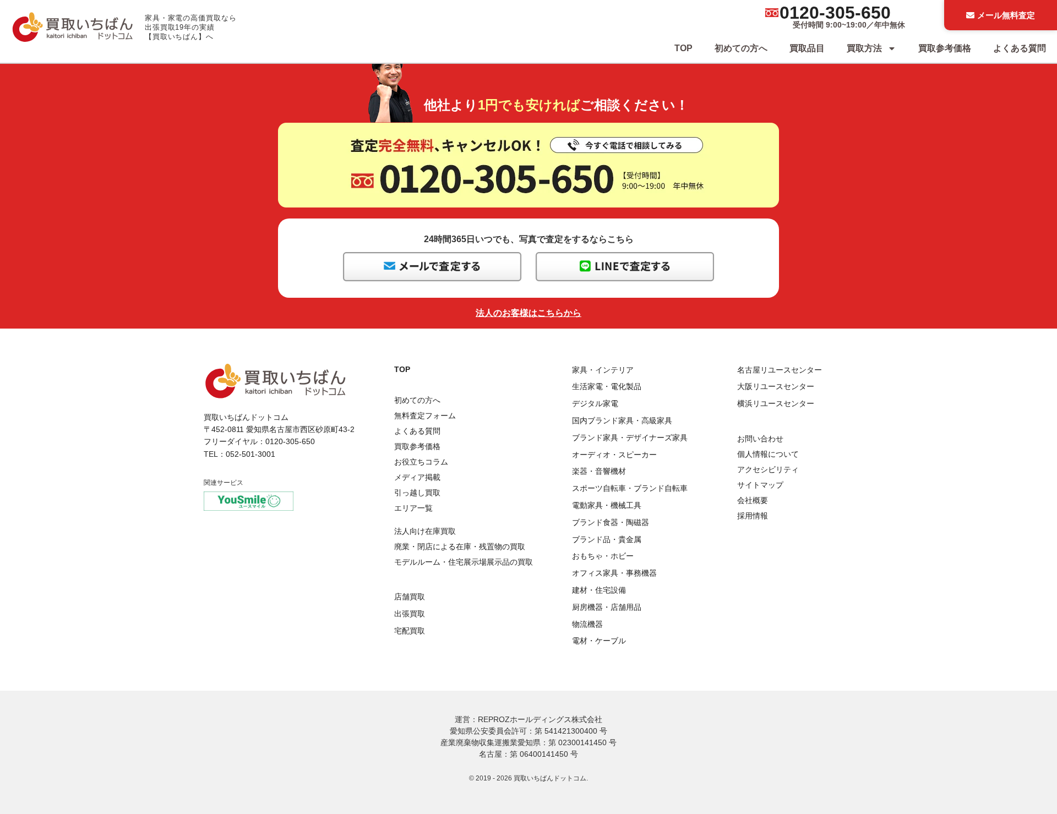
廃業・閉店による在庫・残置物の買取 (459, 546)
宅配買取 (409, 630)
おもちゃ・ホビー (603, 555)
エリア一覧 (413, 508)
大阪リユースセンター (775, 386)
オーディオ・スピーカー (614, 454)
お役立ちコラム (421, 461)
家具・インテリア (603, 369)
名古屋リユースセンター (779, 369)
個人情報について (768, 454)
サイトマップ (760, 484)
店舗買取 (409, 596)
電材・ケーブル (599, 640)
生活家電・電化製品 (606, 386)
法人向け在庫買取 (425, 531)
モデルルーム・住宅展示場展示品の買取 (463, 562)
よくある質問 (1019, 48)
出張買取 (409, 613)
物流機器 (587, 624)
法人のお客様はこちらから (528, 313)
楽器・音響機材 (599, 471)
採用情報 (752, 515)
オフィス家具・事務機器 (614, 573)
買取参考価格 (944, 48)
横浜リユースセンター (775, 403)
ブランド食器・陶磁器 (610, 522)
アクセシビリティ (768, 469)
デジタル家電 (595, 403)
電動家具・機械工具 (606, 505)
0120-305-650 (835, 13)
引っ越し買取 (417, 492)
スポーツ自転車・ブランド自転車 (630, 488)
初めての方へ (741, 48)
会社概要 (752, 500)
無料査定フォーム (425, 415)
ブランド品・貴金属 (606, 539)
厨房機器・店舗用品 (606, 607)
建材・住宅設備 (599, 590)
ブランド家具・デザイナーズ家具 (630, 437)
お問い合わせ (760, 438)
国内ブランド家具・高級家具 (622, 420)
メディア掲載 (417, 477)
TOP (683, 48)
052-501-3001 (250, 454)
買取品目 (807, 48)
